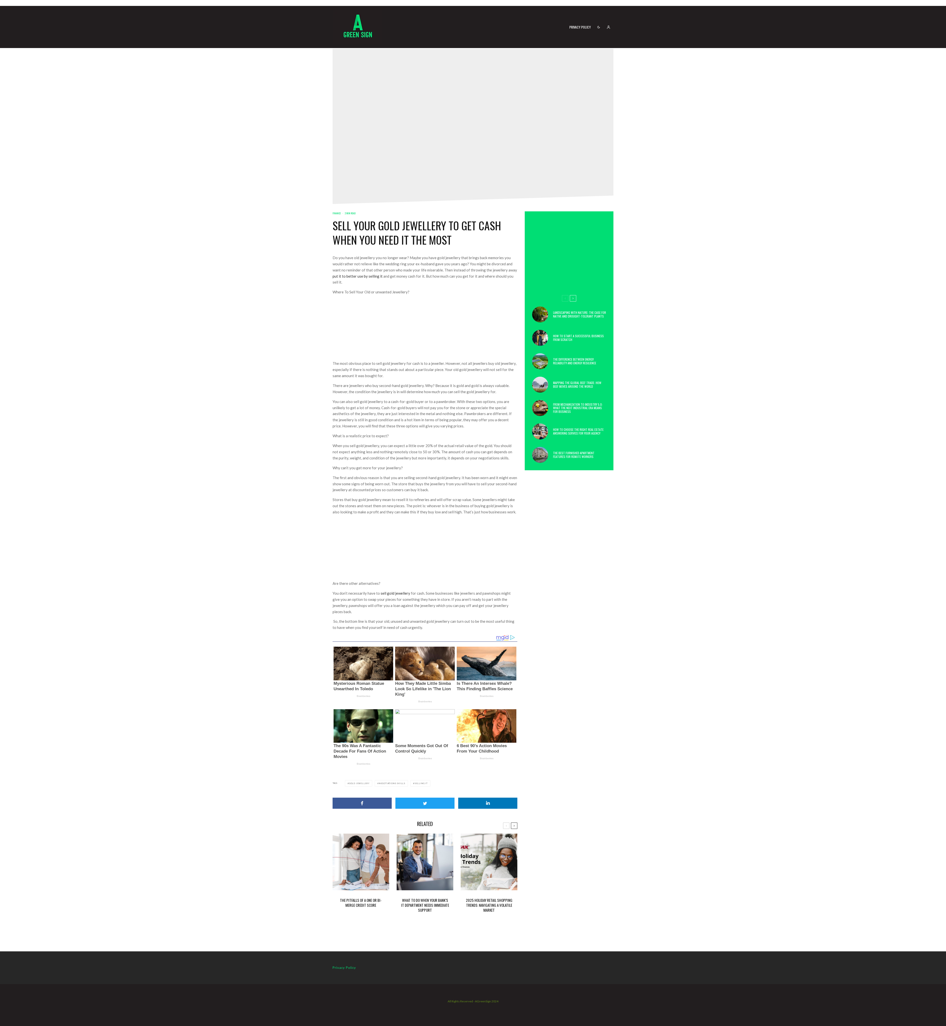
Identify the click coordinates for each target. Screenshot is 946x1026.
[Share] (362, 803)
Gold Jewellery (359, 783)
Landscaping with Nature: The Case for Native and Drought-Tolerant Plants (579, 314)
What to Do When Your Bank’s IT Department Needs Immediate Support (425, 905)
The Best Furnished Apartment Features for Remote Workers (573, 454)
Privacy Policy (580, 27)
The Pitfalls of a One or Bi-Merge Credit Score (361, 903)
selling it (421, 783)
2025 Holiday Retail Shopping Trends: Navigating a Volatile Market (489, 905)
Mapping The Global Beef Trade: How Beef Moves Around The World (577, 384)
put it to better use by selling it (358, 276)
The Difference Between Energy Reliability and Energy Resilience (574, 361)
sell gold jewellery (395, 593)
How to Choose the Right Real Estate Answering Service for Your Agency (578, 431)
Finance (337, 213)
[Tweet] (425, 803)
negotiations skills (392, 783)
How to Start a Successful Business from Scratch (578, 337)
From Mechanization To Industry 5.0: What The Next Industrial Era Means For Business (578, 408)
